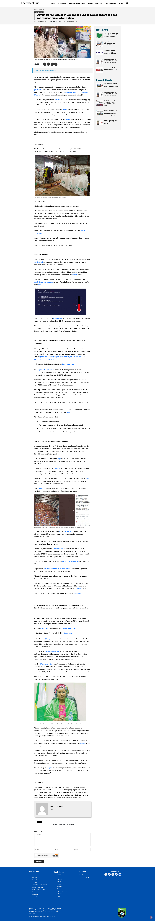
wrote (57, 100)
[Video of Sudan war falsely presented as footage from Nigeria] (99, 122)
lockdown (62, 824)
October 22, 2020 (68, 364)
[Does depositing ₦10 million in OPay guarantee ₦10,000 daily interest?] (99, 52)
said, (87, 478)
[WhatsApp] (55, 64)
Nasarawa (68, 531)
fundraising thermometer (43, 282)
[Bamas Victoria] (35, 21)
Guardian (53, 569)
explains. (69, 412)
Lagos (55, 824)
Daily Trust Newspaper (70, 561)
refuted (83, 743)
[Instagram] (109, 874)
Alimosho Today (64, 569)
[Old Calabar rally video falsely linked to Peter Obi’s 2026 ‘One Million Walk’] (99, 103)
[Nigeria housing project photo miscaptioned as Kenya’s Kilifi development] (99, 44)
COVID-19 (41, 9)
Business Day (58, 549)
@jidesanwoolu (44, 357)
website (75, 275)
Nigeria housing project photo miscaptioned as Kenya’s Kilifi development (111, 43)
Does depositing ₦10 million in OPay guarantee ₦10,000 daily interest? (111, 52)
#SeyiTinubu (44, 628)
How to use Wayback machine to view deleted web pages (110, 69)
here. (40, 285)
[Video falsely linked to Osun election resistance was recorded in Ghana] (99, 61)
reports (41, 488)
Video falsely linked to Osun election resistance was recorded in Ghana (111, 61)
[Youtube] (120, 874)
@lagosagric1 (55, 357)
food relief (85, 822)
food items (76, 822)
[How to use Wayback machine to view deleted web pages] (99, 70)
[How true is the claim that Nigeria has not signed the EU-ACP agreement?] (99, 35)
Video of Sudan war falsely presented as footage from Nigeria (111, 122)
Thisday (47, 569)
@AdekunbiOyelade (51, 651)
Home (36, 9)
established (38, 262)
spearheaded (57, 318)
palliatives (38, 90)
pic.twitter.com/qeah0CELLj (70, 628)
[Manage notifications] (151, 917)
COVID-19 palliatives (65, 822)
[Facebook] (44, 64)
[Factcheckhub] (30, 3)
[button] (127, 3)
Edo (60, 531)
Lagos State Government (46, 370)
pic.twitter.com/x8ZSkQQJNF (44, 359)
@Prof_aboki (49, 639)
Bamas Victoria (41, 21)
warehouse (70, 824)
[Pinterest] (52, 64)
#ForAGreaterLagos (78, 357)
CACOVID (45, 822)
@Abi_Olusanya (65, 357)
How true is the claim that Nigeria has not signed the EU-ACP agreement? (111, 35)
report (79, 588)
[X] (48, 64)
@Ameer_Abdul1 (46, 664)
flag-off (57, 469)
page (59, 459)
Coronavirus (53, 822)
